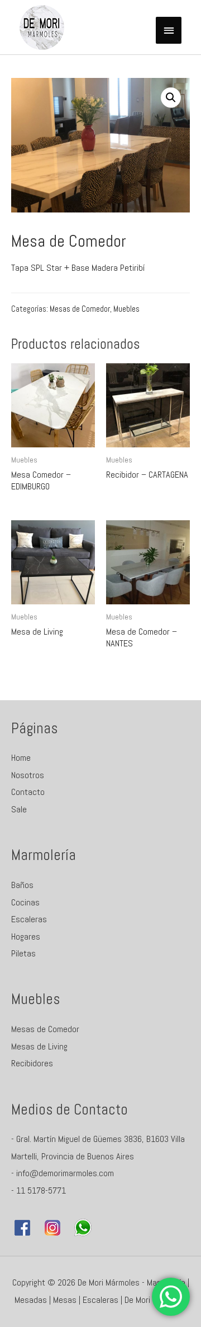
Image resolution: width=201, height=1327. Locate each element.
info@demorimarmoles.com (65, 1173)
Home (21, 758)
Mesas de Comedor (80, 309)
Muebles (126, 309)
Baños (22, 885)
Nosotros (27, 775)
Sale (19, 809)
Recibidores (32, 1063)
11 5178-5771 (41, 1190)
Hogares (25, 936)
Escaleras (29, 919)
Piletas (23, 953)
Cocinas (25, 902)
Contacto (28, 792)
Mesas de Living (39, 1046)
